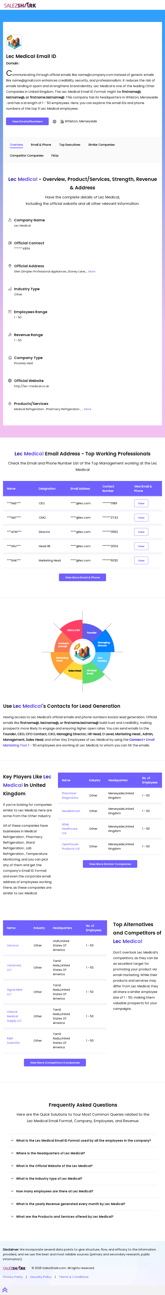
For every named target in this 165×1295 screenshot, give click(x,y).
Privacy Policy (13, 1277)
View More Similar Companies (110, 864)
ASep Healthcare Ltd (69, 828)
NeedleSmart (71, 811)
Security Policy (41, 1277)
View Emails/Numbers (27, 121)
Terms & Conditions (74, 1277)
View (141, 503)
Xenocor (13, 945)
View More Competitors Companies (55, 1063)
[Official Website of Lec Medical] (54, 121)
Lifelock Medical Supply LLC (14, 1016)
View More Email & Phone (82, 577)
